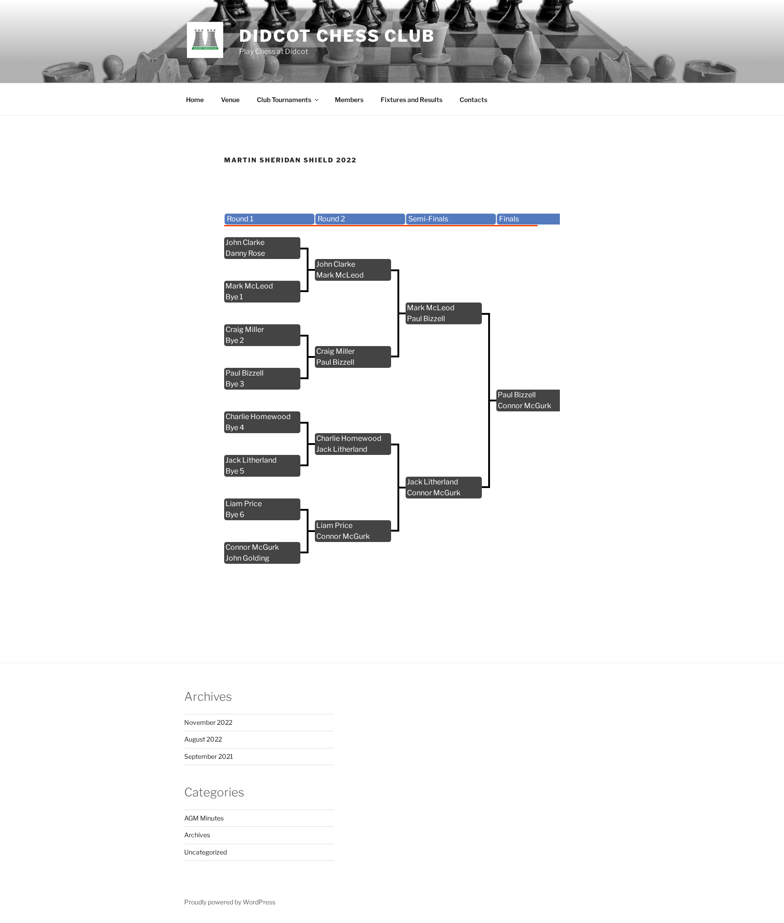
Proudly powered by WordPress (229, 902)
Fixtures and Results (411, 99)
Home (195, 99)
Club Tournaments (284, 99)
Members (349, 99)
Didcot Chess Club (337, 36)
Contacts (473, 99)
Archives (197, 835)
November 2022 (208, 722)
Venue (230, 99)
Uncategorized (205, 852)
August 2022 (203, 739)
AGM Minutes (204, 818)
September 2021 (208, 756)
